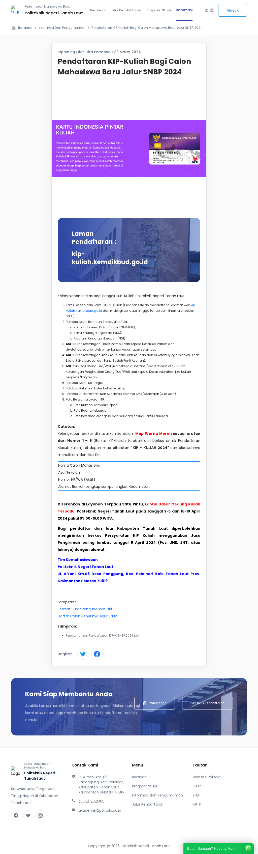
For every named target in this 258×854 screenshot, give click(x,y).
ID (210, 10)
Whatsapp (158, 703)
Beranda (97, 10)
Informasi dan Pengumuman (62, 27)
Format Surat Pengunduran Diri (85, 609)
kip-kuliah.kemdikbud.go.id (110, 258)
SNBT (196, 795)
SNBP (196, 786)
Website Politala (206, 777)
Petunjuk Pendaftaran (207, 703)
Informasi (184, 10)
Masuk (233, 10)
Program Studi (158, 10)
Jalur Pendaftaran (125, 10)
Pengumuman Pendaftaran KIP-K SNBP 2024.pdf (102, 635)
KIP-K (196, 804)
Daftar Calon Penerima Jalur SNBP (87, 616)
